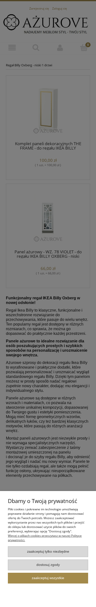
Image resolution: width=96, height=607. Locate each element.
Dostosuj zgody (48, 565)
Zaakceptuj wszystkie (48, 578)
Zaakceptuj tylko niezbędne (48, 551)
